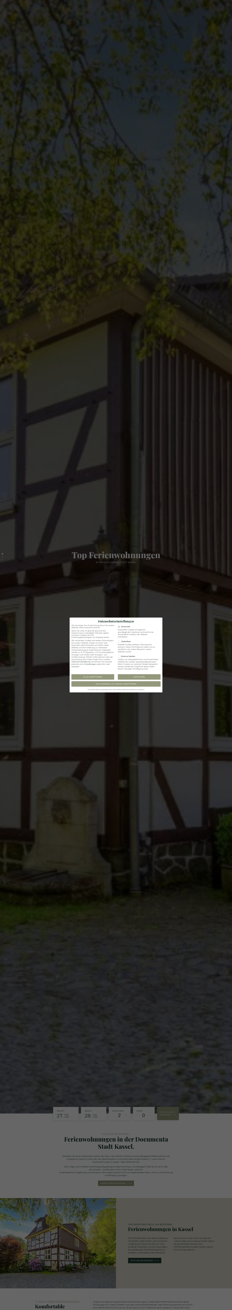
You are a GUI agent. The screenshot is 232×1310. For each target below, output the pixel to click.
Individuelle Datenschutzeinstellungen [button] (100, 689)
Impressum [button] (140, 689)
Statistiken (126, 641)
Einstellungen (90, 664)
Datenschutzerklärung (80, 662)
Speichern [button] (139, 677)
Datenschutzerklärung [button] (129, 689)
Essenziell (125, 627)
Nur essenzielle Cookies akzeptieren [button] (116, 684)
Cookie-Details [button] (117, 689)
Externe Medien (128, 656)
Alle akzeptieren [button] (92, 677)
